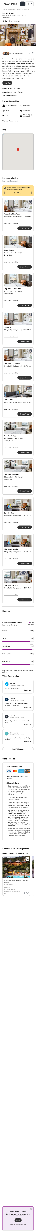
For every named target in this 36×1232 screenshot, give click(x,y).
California (9, 10)
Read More (27, 690)
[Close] (31, 1209)
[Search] (22, 4)
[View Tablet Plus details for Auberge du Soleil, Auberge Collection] (27, 859)
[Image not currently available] (18, 206)
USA (4, 10)
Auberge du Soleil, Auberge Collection (16, 880)
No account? (18, 1224)
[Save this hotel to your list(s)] (29, 53)
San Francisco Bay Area (21, 10)
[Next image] (33, 38)
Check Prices (18, 193)
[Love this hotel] (33, 53)
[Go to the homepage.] (9, 4)
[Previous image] (3, 38)
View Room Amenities (11, 223)
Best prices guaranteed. (10, 181)
